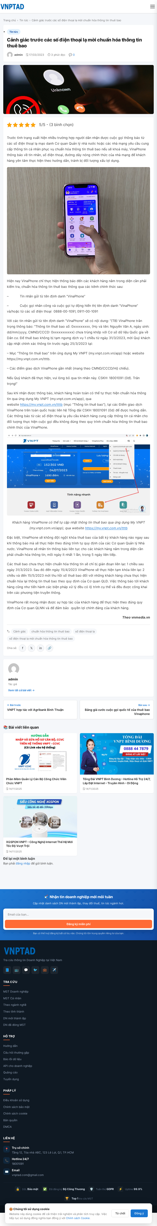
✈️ (54, 970)
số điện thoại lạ (85, 631)
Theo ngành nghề (14, 1004)
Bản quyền (10, 1120)
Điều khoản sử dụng (16, 1100)
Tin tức (23, 20)
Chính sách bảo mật (16, 1107)
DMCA (7, 1126)
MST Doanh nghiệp (15, 991)
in (40, 648)
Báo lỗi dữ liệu (12, 1059)
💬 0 (72, 54)
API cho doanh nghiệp (17, 1065)
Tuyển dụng (11, 1079)
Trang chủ (9, 20)
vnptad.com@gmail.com (28, 1175)
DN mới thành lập (14, 1018)
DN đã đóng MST (14, 1024)
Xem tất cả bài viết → (21, 690)
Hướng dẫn (10, 1045)
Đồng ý (139, 1213)
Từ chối (120, 1213)
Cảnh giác (19, 631)
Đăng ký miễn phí (79, 924)
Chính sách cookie (15, 1113)
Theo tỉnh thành (13, 1011)
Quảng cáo (10, 1072)
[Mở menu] (152, 6)
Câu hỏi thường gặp (16, 1052)
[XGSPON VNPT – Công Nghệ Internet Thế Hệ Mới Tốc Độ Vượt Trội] (40, 816)
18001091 (18, 1163)
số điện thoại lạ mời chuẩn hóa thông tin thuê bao (41, 638)
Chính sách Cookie (78, 1218)
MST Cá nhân (12, 998)
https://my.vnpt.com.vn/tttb (41, 404)
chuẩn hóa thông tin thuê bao (50, 631)
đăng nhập (23, 863)
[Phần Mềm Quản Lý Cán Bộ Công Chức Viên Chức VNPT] (40, 754)
